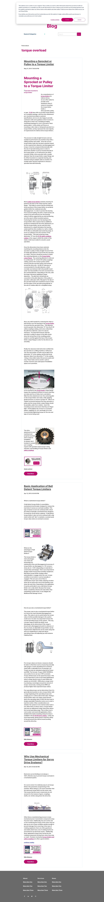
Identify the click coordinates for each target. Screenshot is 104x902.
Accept (67, 19)
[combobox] (67, 34)
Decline (79, 19)
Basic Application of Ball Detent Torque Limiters (38, 488)
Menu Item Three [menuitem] (28, 890)
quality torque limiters (33, 201)
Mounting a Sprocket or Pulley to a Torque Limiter (39, 63)
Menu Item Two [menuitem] (27, 886)
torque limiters (45, 96)
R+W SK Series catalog (40, 715)
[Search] (79, 34)
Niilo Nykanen (28, 739)
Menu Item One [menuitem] (27, 882)
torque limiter (50, 323)
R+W (30, 112)
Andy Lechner (28, 469)
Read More (30, 473)
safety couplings (29, 450)
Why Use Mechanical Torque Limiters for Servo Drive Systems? (39, 759)
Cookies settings (55, 19)
